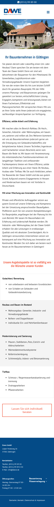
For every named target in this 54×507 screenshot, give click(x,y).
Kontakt (21, 500)
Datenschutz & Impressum (35, 500)
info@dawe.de (13, 470)
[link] (46, 478)
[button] (27, 410)
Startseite (12, 500)
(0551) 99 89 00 (15, 464)
